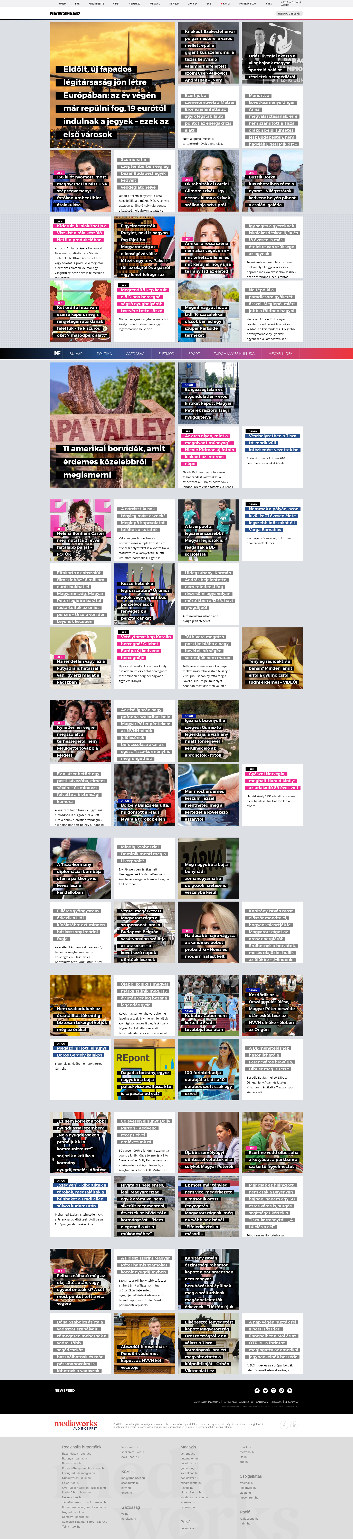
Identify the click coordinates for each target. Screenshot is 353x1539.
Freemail (155, 3)
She (209, 3)
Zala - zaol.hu (130, 1456)
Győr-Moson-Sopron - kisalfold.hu (84, 1487)
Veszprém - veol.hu (133, 1452)
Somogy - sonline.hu (75, 1516)
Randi (226, 3)
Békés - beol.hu (72, 1463)
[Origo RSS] (289, 1390)
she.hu (244, 1461)
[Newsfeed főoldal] (65, 1390)
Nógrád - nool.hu (73, 1512)
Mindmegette (96, 3)
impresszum (276, 1402)
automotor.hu (189, 1458)
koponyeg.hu (248, 1487)
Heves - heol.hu (72, 1497)
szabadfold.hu (130, 1482)
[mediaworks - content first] (76, 1425)
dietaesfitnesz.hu (191, 1492)
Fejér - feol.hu (71, 1482)
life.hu (244, 1456)
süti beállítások (259, 1402)
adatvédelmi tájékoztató (207, 1402)
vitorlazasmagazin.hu (194, 1497)
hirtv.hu (126, 1487)
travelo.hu (187, 1487)
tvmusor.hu (188, 1507)
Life (77, 3)
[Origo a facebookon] (257, 1390)
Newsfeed (134, 3)
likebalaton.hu (190, 1473)
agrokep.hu (128, 1518)
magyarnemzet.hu (133, 1478)
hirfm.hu (245, 1523)
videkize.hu (188, 1502)
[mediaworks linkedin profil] (294, 1425)
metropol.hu (247, 1452)
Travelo (174, 3)
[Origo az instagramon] (273, 1390)
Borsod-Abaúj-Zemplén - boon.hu (83, 1468)
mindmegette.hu (191, 1482)
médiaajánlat (291, 1402)
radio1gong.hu (249, 1518)
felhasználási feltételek (235, 1402)
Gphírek (192, 3)
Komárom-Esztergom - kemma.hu (84, 1507)
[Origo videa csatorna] (281, 1390)
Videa (116, 3)
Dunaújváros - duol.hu (76, 1478)
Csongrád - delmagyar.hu (78, 1473)
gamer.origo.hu (190, 1468)
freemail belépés (289, 13)
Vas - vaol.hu (129, 1447)
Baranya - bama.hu (74, 1458)
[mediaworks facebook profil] (284, 1425)
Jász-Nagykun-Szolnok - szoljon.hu (84, 1502)
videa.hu (245, 1492)
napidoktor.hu (189, 1478)
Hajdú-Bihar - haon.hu (76, 1492)
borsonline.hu (189, 1528)
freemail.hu (247, 1482)
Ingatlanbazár (247, 3)
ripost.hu (245, 1447)
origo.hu (126, 1492)
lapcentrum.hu (249, 1497)
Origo (62, 3)
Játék (269, 3)
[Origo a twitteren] (265, 1390)
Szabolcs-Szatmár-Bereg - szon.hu (84, 1521)
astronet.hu (188, 1453)
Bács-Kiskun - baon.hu (76, 1453)
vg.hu (124, 1513)
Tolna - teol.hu (71, 1526)
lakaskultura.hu (190, 1463)
